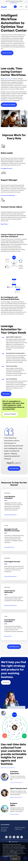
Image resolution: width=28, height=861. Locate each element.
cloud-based (4, 40)
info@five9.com (18, 829)
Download (10, 414)
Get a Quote (4, 829)
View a (6, 394)
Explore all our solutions (7, 767)
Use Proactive (8, 195)
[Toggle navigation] (26, 6)
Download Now (13, 2)
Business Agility (14, 814)
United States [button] (14, 841)
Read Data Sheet (7, 52)
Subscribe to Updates (20, 827)
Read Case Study (14, 468)
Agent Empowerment (16, 797)
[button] (26, 2)
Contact (6, 682)
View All (14, 646)
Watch (4, 224)
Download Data (10, 514)
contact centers (8, 78)
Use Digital (6, 168)
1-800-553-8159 (15, 6)
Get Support (4, 831)
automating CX (5, 47)
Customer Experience (16, 782)
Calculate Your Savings (9, 104)
